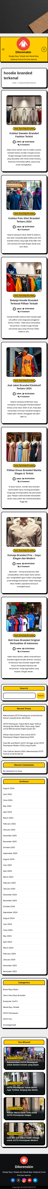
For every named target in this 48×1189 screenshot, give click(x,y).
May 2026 (7, 806)
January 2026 (9, 830)
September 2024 (10, 912)
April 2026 (7, 812)
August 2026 (9, 788)
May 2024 (7, 936)
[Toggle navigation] (3, 49)
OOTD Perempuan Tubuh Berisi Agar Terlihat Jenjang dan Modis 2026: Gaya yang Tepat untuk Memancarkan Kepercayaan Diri (22, 726)
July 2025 (7, 865)
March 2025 (8, 877)
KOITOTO (32, 1187)
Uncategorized (9, 1025)
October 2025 (9, 847)
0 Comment (25, 145)
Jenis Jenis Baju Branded (24, 128)
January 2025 (9, 889)
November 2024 (10, 901)
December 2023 (10, 966)
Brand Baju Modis (10, 989)
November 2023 (10, 971)
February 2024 (9, 954)
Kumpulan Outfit (10, 1001)
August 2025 (8, 859)
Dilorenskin (23, 52)
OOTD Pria (7, 1019)
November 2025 (10, 841)
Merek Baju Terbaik (11, 1007)
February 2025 (9, 883)
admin (19, 142)
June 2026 (8, 800)
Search (24, 688)
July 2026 (7, 794)
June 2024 (8, 930)
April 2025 (7, 871)
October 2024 (9, 906)
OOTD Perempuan (10, 1013)
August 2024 (9, 918)
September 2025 (10, 853)
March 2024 (8, 948)
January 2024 (9, 960)
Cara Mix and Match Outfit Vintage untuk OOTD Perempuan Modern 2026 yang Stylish (23, 1140)
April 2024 (7, 942)
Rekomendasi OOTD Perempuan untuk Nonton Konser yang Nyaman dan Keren (24, 1064)
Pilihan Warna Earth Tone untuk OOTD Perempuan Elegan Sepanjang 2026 (22, 1115)
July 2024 (7, 924)
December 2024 (10, 895)
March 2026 (8, 818)
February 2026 (9, 824)
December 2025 (10, 836)
